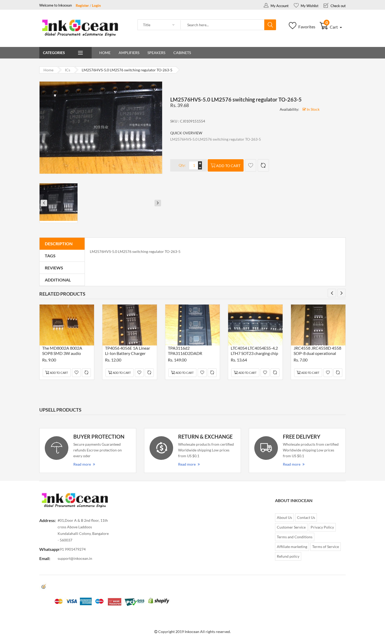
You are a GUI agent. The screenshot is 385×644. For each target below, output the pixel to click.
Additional (58, 279)
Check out (338, 6)
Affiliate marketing (292, 546)
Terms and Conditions (294, 537)
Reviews (54, 267)
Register (82, 5)
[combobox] (223, 25)
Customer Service (291, 527)
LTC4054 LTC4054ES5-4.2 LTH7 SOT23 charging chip (254, 350)
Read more (82, 464)
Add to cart (228, 165)
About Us (284, 517)
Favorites (306, 26)
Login (96, 5)
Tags (50, 255)
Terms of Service (325, 546)
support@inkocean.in (75, 558)
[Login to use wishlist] (250, 165)
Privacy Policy (322, 527)
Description (59, 243)
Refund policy (288, 556)
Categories (54, 52)
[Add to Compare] (263, 165)
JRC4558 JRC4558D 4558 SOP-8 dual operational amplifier (317, 351)
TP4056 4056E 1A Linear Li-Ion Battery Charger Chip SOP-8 (127, 351)
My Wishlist (309, 6)
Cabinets (182, 52)
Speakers (156, 52)
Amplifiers (129, 52)
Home (105, 52)
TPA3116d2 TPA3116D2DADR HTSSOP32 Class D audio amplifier (191, 351)
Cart (332, 26)
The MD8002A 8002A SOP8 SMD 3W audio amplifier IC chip (62, 351)
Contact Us (306, 517)
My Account (279, 6)
